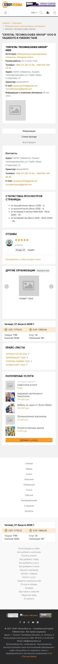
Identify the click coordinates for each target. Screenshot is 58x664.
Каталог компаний (29, 570)
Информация (29, 131)
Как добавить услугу (29, 563)
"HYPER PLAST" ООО (15, 365)
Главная (6, 23)
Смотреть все (43, 270)
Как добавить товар (29, 559)
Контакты (29, 511)
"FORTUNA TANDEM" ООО (18, 361)
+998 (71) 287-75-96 (25, 65)
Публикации (29, 484)
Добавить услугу (29, 440)
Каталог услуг (29, 577)
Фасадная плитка (25, 57)
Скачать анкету (29, 555)
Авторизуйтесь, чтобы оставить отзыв (23, 259)
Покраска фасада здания (30, 427)
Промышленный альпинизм (31, 416)
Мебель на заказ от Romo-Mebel (34, 405)
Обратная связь (29, 595)
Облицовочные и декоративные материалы (25, 26)
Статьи (29, 490)
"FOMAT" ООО (26, 298)
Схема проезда (29, 136)
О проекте (29, 506)
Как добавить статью (29, 566)
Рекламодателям (29, 500)
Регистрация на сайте (29, 548)
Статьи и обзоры (29, 584)
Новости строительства (29, 581)
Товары (29, 469)
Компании (16, 23)
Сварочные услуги (27, 384)
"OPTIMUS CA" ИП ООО (16, 354)
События (29, 495)
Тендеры (29, 588)
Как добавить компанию (29, 552)
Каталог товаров (29, 573)
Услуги (29, 474)
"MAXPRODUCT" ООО (16, 357)
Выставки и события (29, 591)
